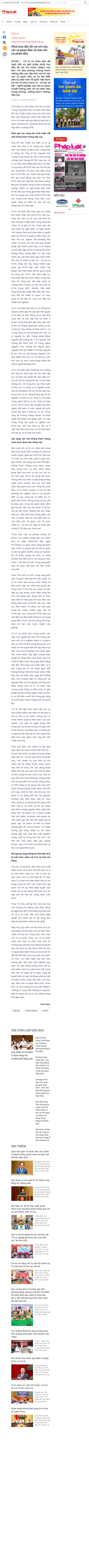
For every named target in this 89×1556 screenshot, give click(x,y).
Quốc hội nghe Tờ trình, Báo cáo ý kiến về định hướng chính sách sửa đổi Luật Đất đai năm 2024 (30, 1154)
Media (25, 22)
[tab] (69, 209)
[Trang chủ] (2, 22)
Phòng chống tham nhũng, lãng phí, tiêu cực (27, 42)
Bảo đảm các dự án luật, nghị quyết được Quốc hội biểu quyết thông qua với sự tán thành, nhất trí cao (30, 1209)
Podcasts (44, 22)
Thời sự (9, 22)
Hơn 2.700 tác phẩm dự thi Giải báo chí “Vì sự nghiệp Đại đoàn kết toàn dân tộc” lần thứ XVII (30, 1237)
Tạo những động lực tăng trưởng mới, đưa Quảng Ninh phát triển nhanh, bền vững (30, 1334)
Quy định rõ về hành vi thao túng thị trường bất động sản (22, 1055)
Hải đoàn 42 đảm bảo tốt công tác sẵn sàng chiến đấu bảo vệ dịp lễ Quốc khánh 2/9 (43, 1135)
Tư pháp (17, 22)
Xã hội (62, 22)
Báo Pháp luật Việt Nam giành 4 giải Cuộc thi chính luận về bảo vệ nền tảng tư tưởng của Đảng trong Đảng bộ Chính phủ (42, 1113)
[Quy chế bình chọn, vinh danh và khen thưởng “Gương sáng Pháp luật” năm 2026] (70, 55)
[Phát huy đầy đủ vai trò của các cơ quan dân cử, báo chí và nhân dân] (20, 12)
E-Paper (60, 139)
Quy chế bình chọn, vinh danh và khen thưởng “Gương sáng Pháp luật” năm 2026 (69, 69)
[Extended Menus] (69, 21)
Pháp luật (54, 22)
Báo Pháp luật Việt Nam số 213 (69, 186)
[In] (5, 54)
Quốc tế (33, 22)
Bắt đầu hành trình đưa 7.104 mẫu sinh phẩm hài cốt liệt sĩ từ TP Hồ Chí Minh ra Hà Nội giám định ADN (42, 1065)
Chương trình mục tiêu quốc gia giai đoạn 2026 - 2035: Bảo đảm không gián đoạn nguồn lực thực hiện (43, 1087)
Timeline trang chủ (18, 38)
